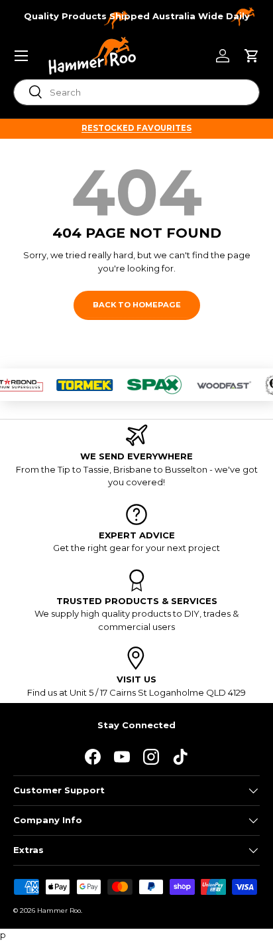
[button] (251, 55)
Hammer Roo (59, 910)
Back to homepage (137, 304)
